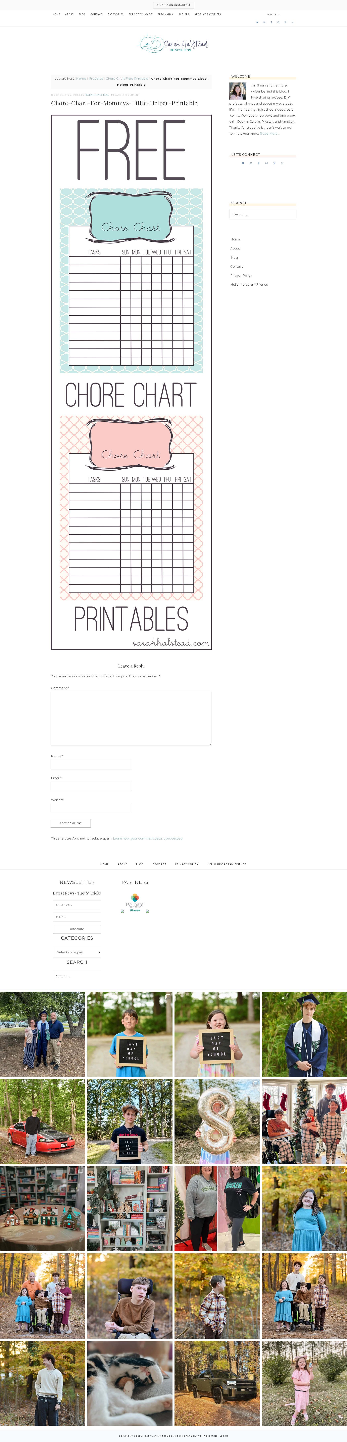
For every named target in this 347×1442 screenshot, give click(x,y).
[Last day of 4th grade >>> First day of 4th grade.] (130, 1034)
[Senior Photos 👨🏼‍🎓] (42, 1121)
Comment (60, 688)
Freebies (96, 78)
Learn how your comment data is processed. (148, 838)
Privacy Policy (241, 275)
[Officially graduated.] (42, 1034)
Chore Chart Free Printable (127, 78)
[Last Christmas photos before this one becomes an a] (42, 1383)
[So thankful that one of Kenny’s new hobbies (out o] (217, 1383)
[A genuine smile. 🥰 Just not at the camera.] (217, 1296)
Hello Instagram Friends (249, 284)
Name (57, 756)
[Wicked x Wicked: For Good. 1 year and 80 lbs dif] (217, 1209)
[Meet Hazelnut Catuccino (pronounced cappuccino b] (130, 1383)
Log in (224, 1436)
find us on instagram (173, 5)
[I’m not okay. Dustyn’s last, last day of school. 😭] (130, 1121)
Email (56, 778)
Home (81, 78)
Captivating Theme (157, 1436)
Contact (236, 266)
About (235, 248)
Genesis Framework (188, 1436)
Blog (234, 257)
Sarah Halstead (173, 45)
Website (57, 800)
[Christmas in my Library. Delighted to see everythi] (130, 1209)
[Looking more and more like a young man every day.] (130, 1296)
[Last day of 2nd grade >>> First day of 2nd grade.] (217, 1034)
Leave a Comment (126, 95)
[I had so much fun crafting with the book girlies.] (42, 1209)
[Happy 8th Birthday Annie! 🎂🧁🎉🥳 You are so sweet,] (217, 1121)
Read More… (270, 133)
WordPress (210, 1436)
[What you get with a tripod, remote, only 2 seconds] (42, 1296)
